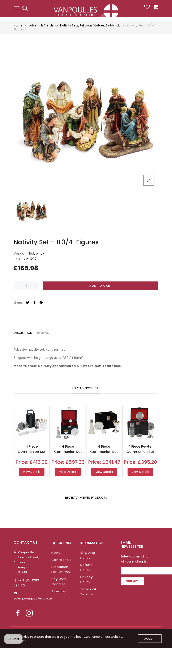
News (56, 552)
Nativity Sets (69, 25)
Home (18, 25)
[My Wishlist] (146, 8)
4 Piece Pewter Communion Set (140, 449)
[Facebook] (34, 302)
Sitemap (58, 591)
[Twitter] (28, 302)
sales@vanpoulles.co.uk (33, 598)
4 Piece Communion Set (32, 449)
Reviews (43, 333)
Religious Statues (92, 25)
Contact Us (61, 559)
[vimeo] (41, 302)
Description (23, 333)
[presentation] (21, 426)
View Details (31, 472)
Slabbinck (113, 25)
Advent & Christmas (44, 25)
